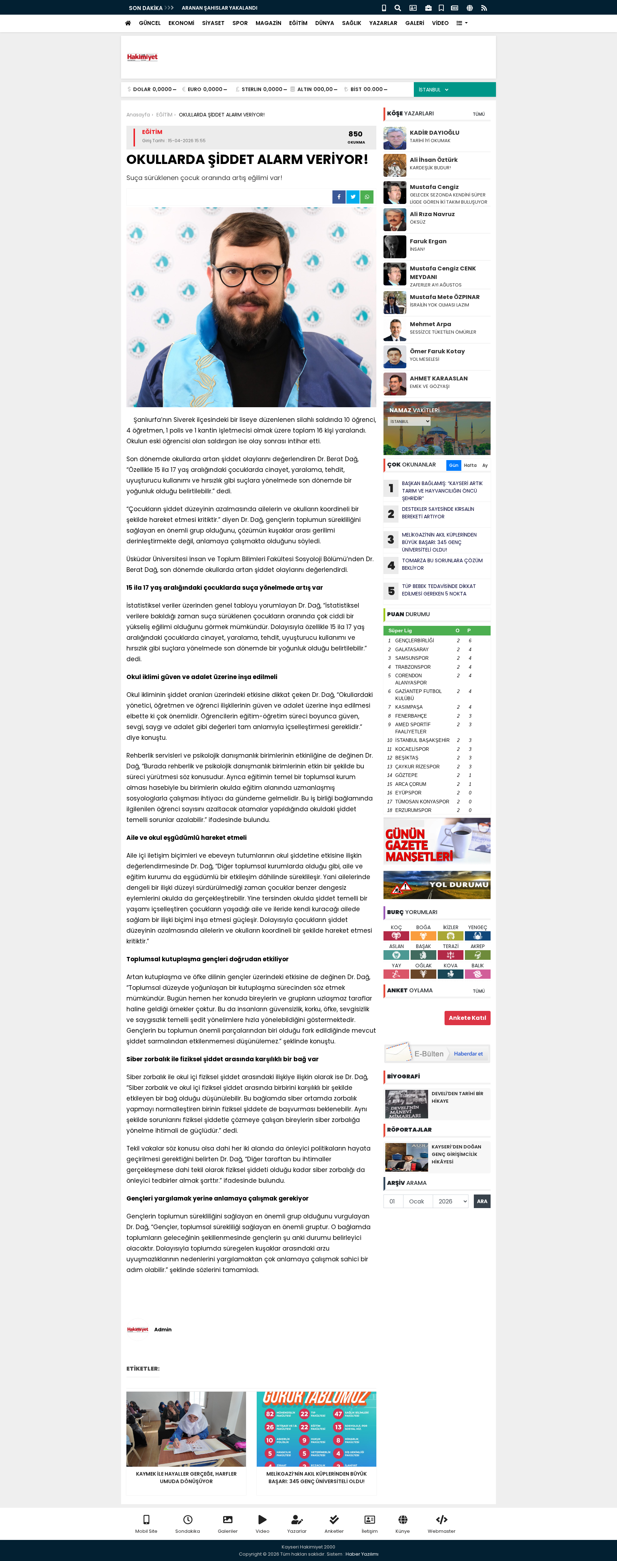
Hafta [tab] (470, 465)
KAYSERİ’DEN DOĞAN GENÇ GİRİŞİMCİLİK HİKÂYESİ (456, 1154)
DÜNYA (324, 23)
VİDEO (440, 23)
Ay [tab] (485, 465)
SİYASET (213, 23)
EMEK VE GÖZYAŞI (430, 386)
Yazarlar (297, 1531)
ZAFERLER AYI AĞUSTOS (436, 284)
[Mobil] (384, 7)
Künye (403, 1531)
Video (263, 1531)
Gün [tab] (453, 465)
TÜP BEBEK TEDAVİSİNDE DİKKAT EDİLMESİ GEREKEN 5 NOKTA (431, 591)
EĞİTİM (298, 23)
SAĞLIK (351, 23)
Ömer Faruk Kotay (437, 351)
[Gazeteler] (454, 7)
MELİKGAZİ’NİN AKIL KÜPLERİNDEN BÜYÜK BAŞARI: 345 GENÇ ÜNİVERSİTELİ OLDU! (432, 542)
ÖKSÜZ (418, 222)
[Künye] (469, 7)
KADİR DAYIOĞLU (435, 133)
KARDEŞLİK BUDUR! (430, 167)
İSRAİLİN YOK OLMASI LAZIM (440, 304)
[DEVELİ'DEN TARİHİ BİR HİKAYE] (406, 1103)
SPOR (240, 23)
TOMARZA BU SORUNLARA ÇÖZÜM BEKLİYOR (435, 565)
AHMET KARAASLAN (439, 378)
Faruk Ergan (428, 241)
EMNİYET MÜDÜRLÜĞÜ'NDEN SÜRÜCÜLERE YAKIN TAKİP (248, 7)
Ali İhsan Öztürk (434, 160)
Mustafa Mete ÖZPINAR (445, 297)
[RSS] (484, 7)
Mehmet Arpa (430, 324)
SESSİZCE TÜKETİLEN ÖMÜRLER (443, 332)
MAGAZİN (268, 23)
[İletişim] (413, 7)
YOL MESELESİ (424, 359)
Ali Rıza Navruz (432, 214)
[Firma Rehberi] (428, 7)
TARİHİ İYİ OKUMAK (430, 140)
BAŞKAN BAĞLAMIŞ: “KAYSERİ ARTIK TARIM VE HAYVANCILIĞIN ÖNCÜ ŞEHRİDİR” (436, 491)
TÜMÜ (479, 114)
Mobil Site (146, 1531)
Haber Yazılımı (362, 1554)
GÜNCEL (150, 23)
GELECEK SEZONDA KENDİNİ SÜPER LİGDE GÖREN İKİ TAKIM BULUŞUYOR (448, 198)
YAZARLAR (383, 23)
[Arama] (398, 7)
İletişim (370, 1531)
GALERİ (414, 23)
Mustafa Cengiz (434, 187)
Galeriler (228, 1531)
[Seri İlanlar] (441, 7)
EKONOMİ (181, 23)
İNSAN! (417, 249)
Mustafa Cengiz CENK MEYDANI (443, 272)
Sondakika (187, 1531)
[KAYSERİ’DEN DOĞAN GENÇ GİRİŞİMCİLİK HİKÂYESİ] (406, 1157)
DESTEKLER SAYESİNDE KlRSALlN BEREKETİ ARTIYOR (431, 513)
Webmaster (442, 1531)
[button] (462, 23)
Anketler (334, 1531)
